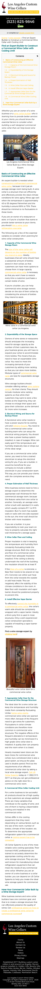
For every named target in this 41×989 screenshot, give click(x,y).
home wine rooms (19, 713)
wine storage (14, 38)
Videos (20, 953)
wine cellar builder (22, 113)
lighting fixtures (20, 426)
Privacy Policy (20, 955)
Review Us (20, 948)
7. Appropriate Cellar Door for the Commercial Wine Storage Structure (20, 93)
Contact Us (20, 945)
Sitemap (20, 958)
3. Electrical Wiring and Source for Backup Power (20, 76)
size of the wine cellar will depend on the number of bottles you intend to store (20, 252)
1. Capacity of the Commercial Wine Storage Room (21, 66)
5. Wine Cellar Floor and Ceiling (19, 85)
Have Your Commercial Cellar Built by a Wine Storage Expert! (20, 104)
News (20, 950)
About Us (20, 942)
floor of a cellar (17, 569)
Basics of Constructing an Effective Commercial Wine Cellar (18, 61)
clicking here (11, 634)
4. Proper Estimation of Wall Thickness (18, 81)
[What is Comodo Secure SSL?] (20, 26)
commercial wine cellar (16, 272)
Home (4, 38)
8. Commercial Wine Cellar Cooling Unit (20, 98)
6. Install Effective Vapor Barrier (19, 88)
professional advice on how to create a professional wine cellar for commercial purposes (20, 911)
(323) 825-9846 (20, 21)
